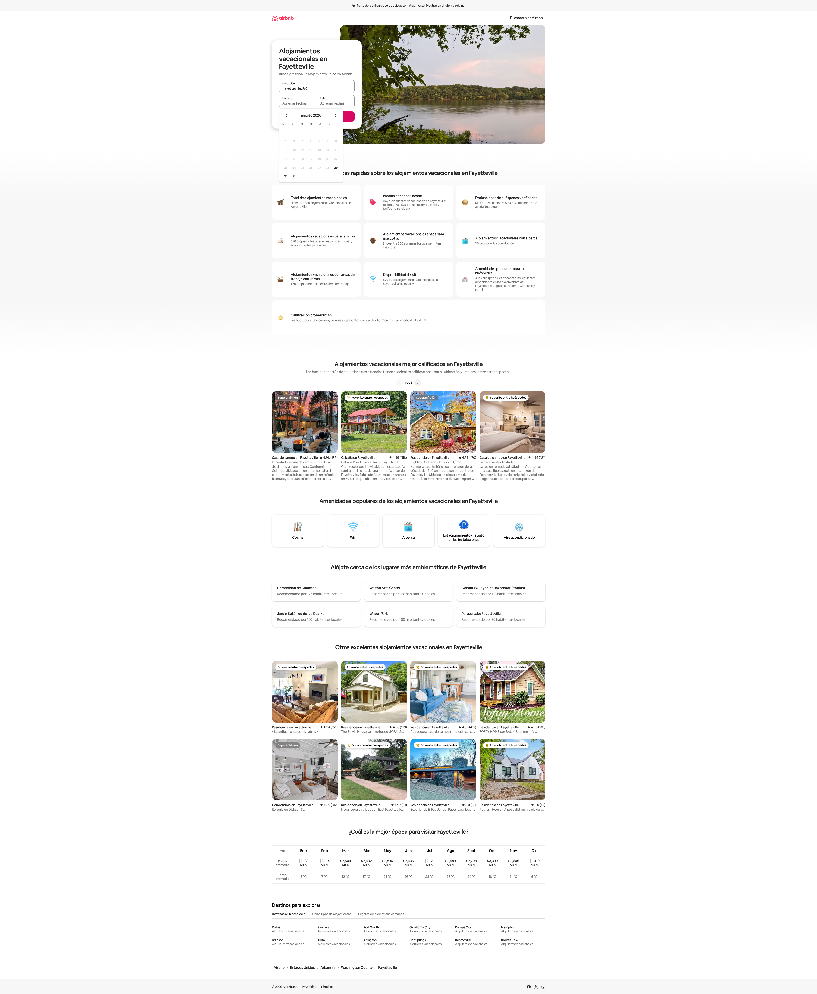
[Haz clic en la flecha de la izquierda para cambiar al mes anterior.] (286, 115)
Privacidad (309, 987)
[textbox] (297, 103)
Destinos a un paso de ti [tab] (288, 914)
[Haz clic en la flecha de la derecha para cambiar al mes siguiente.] (335, 115)
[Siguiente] (417, 382)
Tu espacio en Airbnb (526, 18)
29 (336, 168)
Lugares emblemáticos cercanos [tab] (381, 914)
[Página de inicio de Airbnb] (283, 18)
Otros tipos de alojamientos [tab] (331, 914)
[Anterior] (399, 382)
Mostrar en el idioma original (445, 5)
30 (286, 176)
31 (294, 176)
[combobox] (316, 88)
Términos (327, 987)
